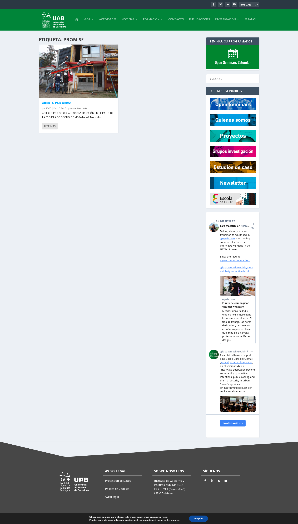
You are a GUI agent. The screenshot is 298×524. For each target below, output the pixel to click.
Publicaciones (199, 19)
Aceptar (198, 518)
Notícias (128, 19)
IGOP (87, 19)
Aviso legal (112, 497)
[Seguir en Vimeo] (219, 481)
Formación (151, 19)
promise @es (74, 108)
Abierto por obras (57, 103)
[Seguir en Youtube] (226, 481)
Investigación (225, 19)
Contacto (176, 19)
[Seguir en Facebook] (205, 481)
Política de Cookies (117, 489)
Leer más (50, 126)
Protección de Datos (118, 481)
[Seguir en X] (212, 481)
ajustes (175, 520)
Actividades (107, 19)
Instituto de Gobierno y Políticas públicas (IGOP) (169, 483)
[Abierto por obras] (78, 71)
